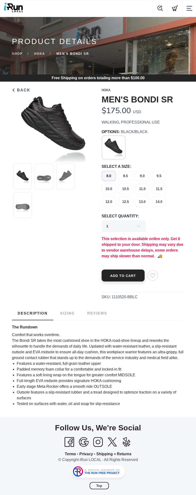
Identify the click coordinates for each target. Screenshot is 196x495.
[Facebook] (69, 442)
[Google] (83, 442)
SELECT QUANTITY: (120, 216)
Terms (70, 454)
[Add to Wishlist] (152, 275)
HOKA (39, 54)
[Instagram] (98, 442)
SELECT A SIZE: (116, 166)
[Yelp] (127, 442)
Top (99, 486)
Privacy (86, 454)
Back (23, 90)
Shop (17, 54)
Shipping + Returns (113, 454)
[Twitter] (112, 442)
